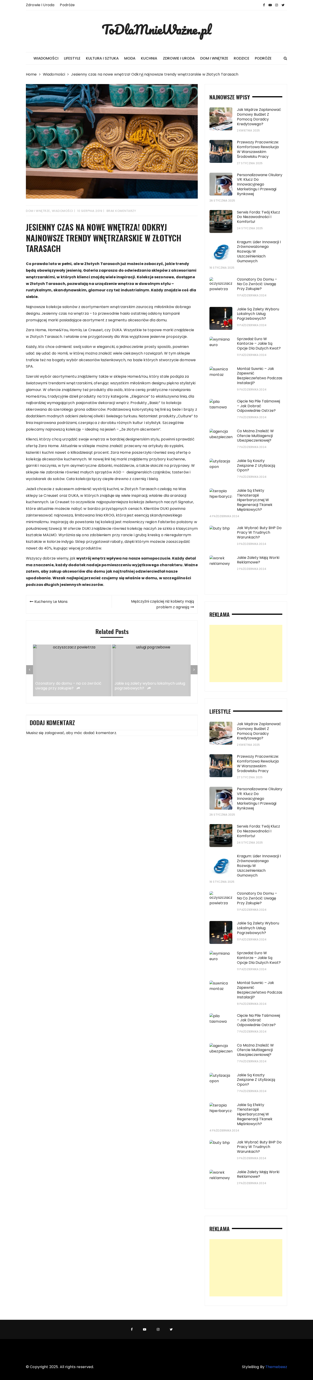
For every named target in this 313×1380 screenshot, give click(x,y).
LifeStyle (72, 58)
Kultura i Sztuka (102, 58)
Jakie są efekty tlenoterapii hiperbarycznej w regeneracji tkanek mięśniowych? (254, 500)
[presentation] (29, 669)
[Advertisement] (245, 653)
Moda (129, 58)
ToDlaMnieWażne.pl (156, 29)
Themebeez (276, 1366)
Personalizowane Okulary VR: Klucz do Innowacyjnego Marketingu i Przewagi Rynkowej (259, 184)
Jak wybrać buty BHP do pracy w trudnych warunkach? (259, 532)
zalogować (54, 732)
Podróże (67, 5)
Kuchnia (149, 58)
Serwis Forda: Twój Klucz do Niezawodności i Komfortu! (258, 217)
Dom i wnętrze (214, 58)
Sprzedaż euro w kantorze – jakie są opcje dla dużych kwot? (259, 343)
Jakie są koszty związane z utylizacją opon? (256, 465)
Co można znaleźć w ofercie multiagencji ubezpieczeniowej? (255, 435)
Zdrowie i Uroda (40, 5)
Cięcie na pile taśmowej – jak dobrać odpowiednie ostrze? (258, 406)
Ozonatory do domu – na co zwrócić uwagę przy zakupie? (68, 686)
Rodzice (241, 58)
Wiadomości (45, 58)
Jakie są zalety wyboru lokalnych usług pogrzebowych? (150, 686)
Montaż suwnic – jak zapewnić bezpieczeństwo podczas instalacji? (259, 375)
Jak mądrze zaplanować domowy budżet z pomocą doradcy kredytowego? (259, 116)
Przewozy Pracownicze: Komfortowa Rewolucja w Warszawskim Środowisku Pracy (258, 149)
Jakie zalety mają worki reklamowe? (258, 560)
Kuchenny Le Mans (51, 601)
